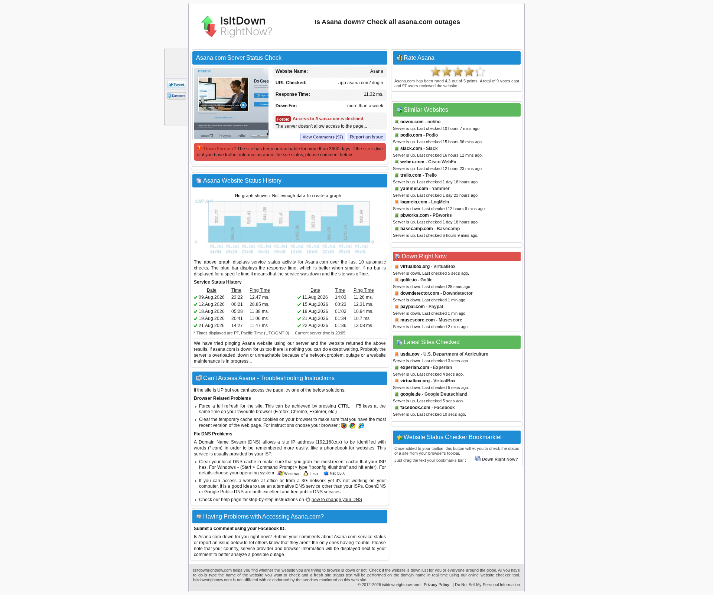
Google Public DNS (224, 491)
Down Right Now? (500, 459)
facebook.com (415, 407)
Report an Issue (366, 137)
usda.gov (410, 354)
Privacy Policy (436, 584)
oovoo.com (412, 121)
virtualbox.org (415, 266)
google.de (410, 394)
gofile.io (408, 279)
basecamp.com (416, 228)
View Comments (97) (323, 137)
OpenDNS (375, 486)
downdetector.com (419, 293)
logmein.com (413, 202)
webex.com (412, 161)
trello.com (410, 175)
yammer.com (414, 188)
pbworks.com (414, 215)
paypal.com (412, 306)
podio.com (411, 135)
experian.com (414, 367)
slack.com (411, 148)
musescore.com (417, 320)
